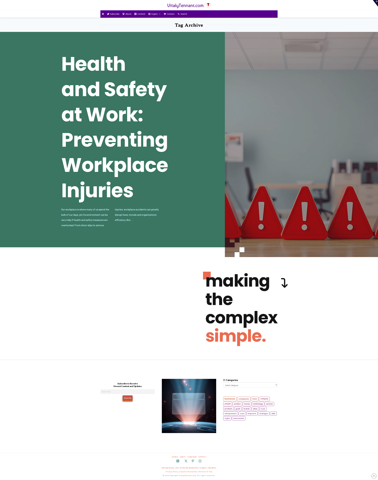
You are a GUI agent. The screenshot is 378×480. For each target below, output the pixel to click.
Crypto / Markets (208, 468)
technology (258, 404)
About (128, 14)
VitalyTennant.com (187, 475)
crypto (227, 418)
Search (184, 14)
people (228, 404)
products (228, 408)
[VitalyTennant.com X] (186, 461)
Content (141, 14)
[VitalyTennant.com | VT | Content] (200, 461)
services (269, 404)
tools (263, 408)
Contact (171, 14)
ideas (255, 408)
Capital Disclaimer (188, 472)
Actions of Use (205, 472)
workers (237, 404)
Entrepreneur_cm (170, 468)
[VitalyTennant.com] (103, 14)
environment (238, 418)
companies (243, 399)
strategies (263, 413)
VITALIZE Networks (189, 468)
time (254, 399)
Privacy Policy (172, 472)
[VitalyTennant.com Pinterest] (193, 461)
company (264, 399)
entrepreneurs (231, 413)
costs (242, 413)
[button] (375, 3)
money (247, 404)
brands (247, 408)
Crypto (154, 14)
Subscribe (114, 14)
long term (252, 413)
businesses (230, 399)
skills (273, 413)
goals (238, 408)
